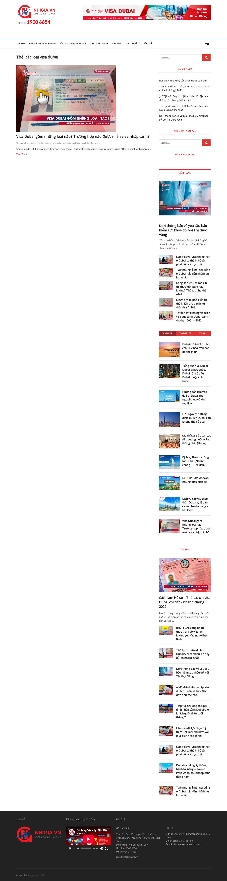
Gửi (174, 472)
